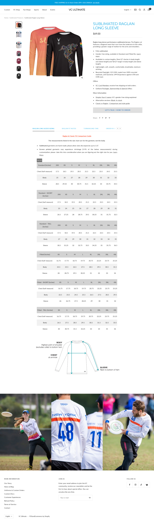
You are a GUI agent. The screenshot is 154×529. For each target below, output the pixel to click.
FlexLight (106, 72)
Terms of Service (10, 504)
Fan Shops (27, 10)
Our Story (8, 483)
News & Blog (9, 487)
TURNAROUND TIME (91, 128)
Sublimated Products (16, 18)
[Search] (140, 10)
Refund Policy (9, 501)
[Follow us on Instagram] (135, 485)
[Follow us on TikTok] (141, 485)
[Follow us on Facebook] (130, 485)
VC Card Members (102, 85)
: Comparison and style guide (119, 103)
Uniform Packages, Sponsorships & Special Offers (114, 88)
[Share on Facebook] (99, 118)
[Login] (144, 10)
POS (30, 516)
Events (52, 10)
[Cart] (149, 10)
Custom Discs (9, 494)
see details (96, 3)
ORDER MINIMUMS (113, 128)
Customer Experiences (12, 497)
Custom (7, 10)
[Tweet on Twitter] (106, 118)
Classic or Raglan (102, 103)
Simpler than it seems (103, 97)
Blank (113, 100)
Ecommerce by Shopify (42, 516)
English (126, 10)
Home (6, 18)
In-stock (119, 100)
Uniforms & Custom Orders (14, 490)
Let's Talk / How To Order (117, 110)
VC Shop (16, 10)
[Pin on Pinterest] (102, 118)
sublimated (104, 51)
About (44, 10)
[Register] (90, 497)
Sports (36, 10)
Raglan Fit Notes (69, 128)
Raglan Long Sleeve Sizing (43, 128)
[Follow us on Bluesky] (147, 485)
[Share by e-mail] (109, 118)
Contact (7, 508)
